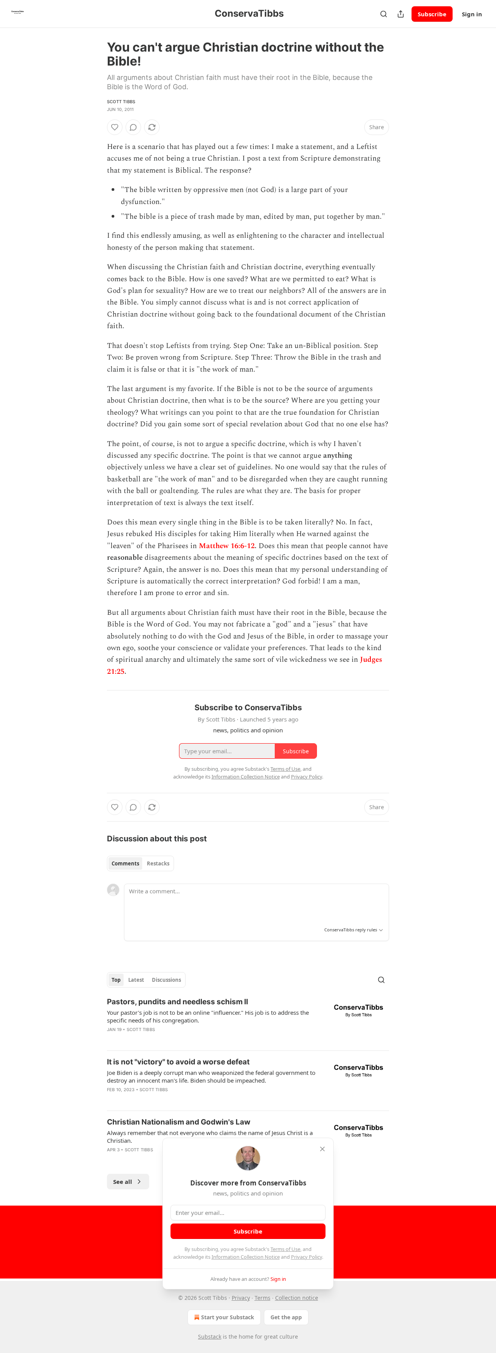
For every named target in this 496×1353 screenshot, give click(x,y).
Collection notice (296, 1297)
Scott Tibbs (121, 101)
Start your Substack (227, 1317)
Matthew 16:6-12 (227, 546)
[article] (248, 1020)
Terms (262, 1297)
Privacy (241, 1297)
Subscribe (432, 14)
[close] (322, 1149)
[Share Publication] (400, 14)
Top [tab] (116, 979)
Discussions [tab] (166, 979)
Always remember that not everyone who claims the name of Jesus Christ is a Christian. (210, 1136)
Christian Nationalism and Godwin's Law (178, 1122)
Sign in (472, 14)
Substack (209, 1336)
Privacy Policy (306, 1256)
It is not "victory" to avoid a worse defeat (178, 1061)
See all (122, 1181)
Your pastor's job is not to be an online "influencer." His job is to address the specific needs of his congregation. (208, 1016)
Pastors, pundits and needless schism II (177, 1001)
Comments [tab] (125, 863)
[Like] (114, 127)
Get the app (286, 1317)
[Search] (383, 14)
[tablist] (140, 863)
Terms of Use (285, 1249)
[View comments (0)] (133, 127)
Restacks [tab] (158, 863)
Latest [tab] (136, 979)
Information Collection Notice (246, 1256)
